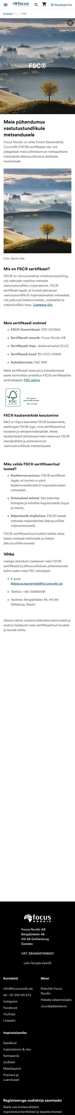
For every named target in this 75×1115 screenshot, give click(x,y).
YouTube (9, 1014)
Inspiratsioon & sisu (17, 1049)
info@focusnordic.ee (18, 989)
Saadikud (9, 1043)
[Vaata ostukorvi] (44, 5)
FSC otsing (32, 380)
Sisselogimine (63, 5)
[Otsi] (36, 5)
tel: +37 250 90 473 (17, 995)
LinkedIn (9, 1021)
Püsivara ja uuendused (11, 1077)
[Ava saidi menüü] (8, 5)
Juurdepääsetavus (54, 1006)
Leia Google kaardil (37, 963)
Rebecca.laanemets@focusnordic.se (37, 584)
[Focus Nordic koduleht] (21, 5)
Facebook (10, 1008)
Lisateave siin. (43, 305)
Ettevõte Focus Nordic (51, 991)
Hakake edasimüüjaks (56, 1000)
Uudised (9, 1062)
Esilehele (8, 13)
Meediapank (12, 1069)
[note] (70, 23)
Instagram (10, 1001)
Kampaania (11, 1056)
